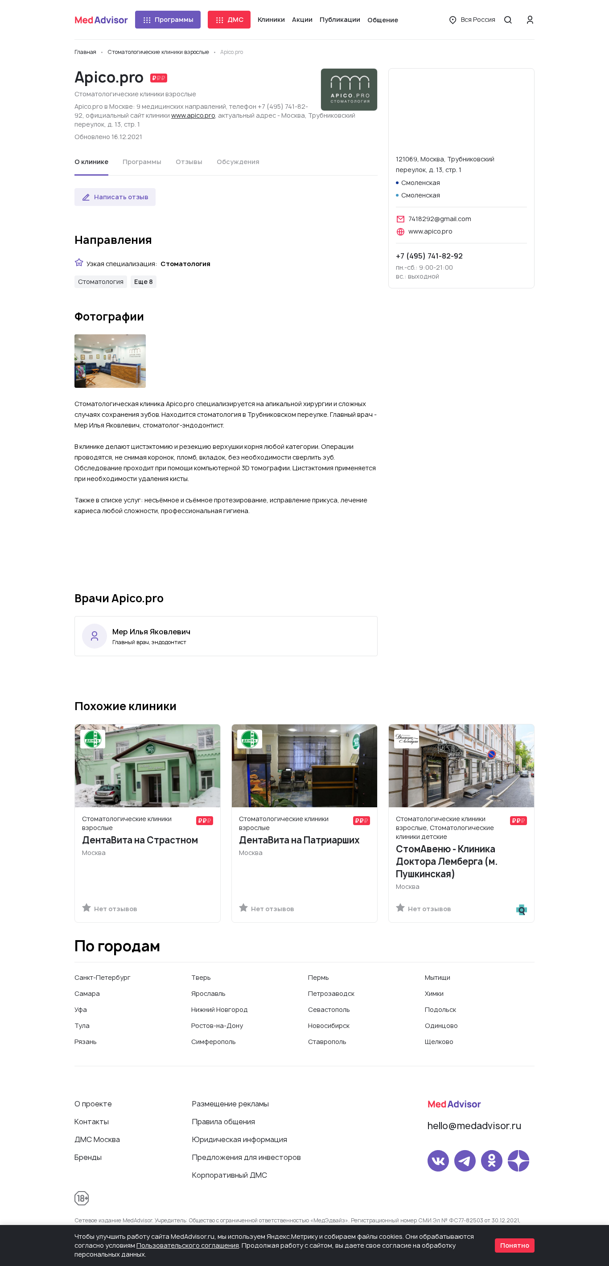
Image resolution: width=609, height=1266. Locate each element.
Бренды (88, 1157)
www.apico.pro (193, 115)
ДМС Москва (97, 1139)
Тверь (201, 977)
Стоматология (100, 281)
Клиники (271, 19)
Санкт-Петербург (102, 977)
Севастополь (329, 1009)
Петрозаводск (331, 993)
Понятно (514, 1245)
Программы (174, 19)
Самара (87, 993)
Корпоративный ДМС (229, 1175)
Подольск (440, 1009)
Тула (82, 1025)
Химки (434, 993)
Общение (382, 20)
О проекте (93, 1104)
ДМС (235, 19)
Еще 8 (143, 281)
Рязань (85, 1041)
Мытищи (437, 977)
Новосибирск (329, 1025)
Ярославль (208, 993)
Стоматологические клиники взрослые (135, 94)
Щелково (439, 1041)
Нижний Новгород (219, 1009)
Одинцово (441, 1025)
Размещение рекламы (230, 1104)
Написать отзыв (121, 197)
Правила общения (223, 1121)
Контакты (91, 1121)
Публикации (340, 19)
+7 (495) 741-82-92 (429, 256)
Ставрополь (327, 1041)
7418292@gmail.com (439, 218)
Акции (302, 19)
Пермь (318, 977)
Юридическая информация (239, 1139)
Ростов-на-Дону (217, 1025)
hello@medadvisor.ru (474, 1126)
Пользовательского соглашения (187, 1245)
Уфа (80, 1009)
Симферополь (213, 1041)
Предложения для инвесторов (246, 1157)
